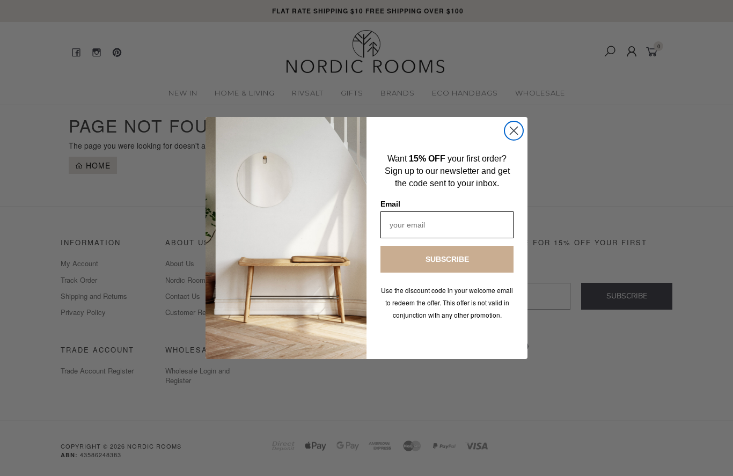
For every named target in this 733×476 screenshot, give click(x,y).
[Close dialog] (513, 130)
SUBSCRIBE (447, 259)
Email (390, 204)
